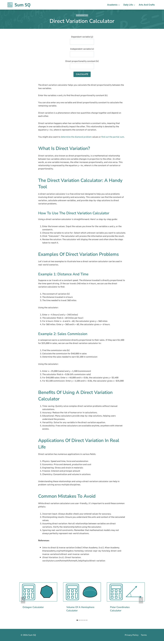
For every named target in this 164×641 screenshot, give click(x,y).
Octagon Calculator (33, 607)
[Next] (141, 600)
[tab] (77, 620)
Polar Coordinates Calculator (120, 609)
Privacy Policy (131, 635)
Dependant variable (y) (82, 36)
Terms (144, 635)
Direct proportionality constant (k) (82, 61)
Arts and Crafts (147, 4)
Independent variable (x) (82, 48)
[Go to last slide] (23, 600)
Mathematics (82, 15)
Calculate (82, 74)
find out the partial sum (112, 136)
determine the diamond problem (76, 136)
